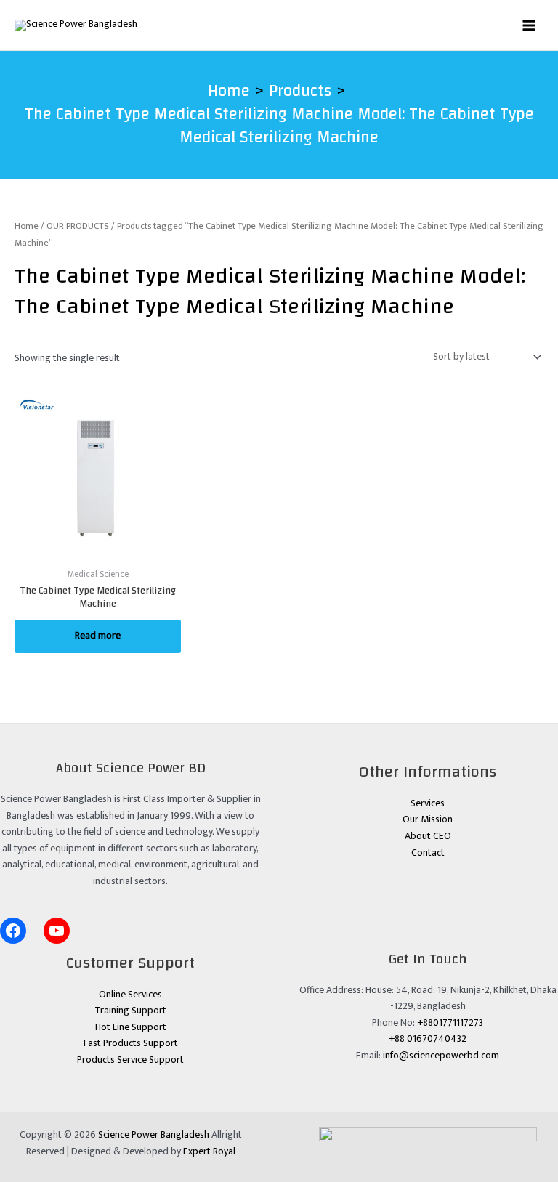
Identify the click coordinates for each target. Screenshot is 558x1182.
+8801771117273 (450, 1023)
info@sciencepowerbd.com (441, 1056)
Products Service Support (130, 1060)
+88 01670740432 (427, 1039)
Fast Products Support (131, 1043)
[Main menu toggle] (529, 25)
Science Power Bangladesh (153, 1135)
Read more (98, 636)
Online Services (130, 995)
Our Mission (428, 819)
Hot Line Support (130, 1027)
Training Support (130, 1011)
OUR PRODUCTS (77, 226)
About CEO (428, 836)
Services (428, 803)
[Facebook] (13, 931)
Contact (428, 853)
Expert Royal (209, 1151)
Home (27, 226)
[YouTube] (57, 931)
